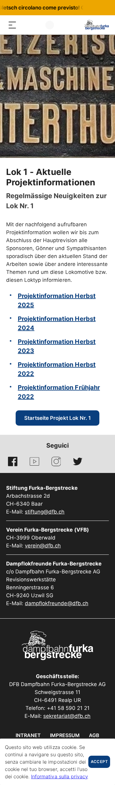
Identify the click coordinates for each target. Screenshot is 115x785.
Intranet (28, 735)
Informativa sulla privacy (59, 776)
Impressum (64, 735)
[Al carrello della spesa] (37, 25)
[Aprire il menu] (12, 25)
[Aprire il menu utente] (49, 25)
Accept (99, 761)
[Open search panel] (24, 25)
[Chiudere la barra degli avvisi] (90, 7)
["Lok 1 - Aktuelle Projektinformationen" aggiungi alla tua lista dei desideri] (103, 173)
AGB (94, 735)
